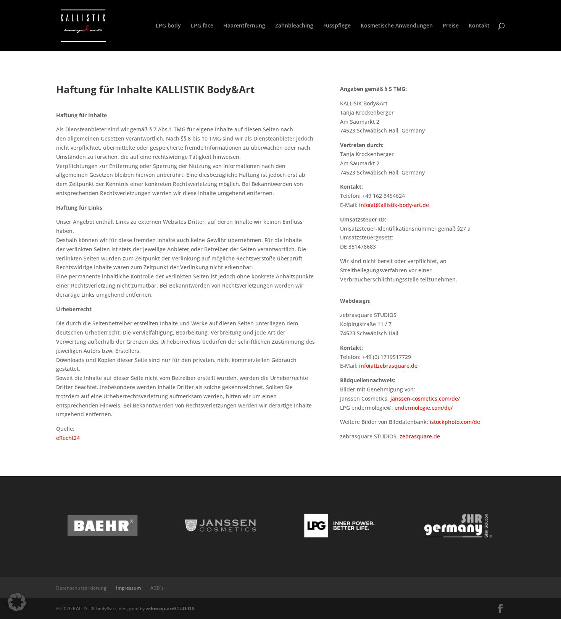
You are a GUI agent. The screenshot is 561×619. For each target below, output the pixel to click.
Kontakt (479, 26)
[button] (17, 602)
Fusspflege (337, 26)
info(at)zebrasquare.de (388, 365)
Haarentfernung (244, 26)
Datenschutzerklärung (81, 588)
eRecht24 (68, 437)
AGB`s (157, 588)
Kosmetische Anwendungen (397, 26)
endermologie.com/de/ (424, 407)
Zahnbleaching (294, 26)
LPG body (168, 26)
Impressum (128, 588)
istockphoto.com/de (455, 421)
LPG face (202, 26)
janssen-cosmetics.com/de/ (424, 398)
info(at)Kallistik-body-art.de (394, 204)
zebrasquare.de (420, 436)
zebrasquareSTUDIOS (170, 608)
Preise (451, 26)
